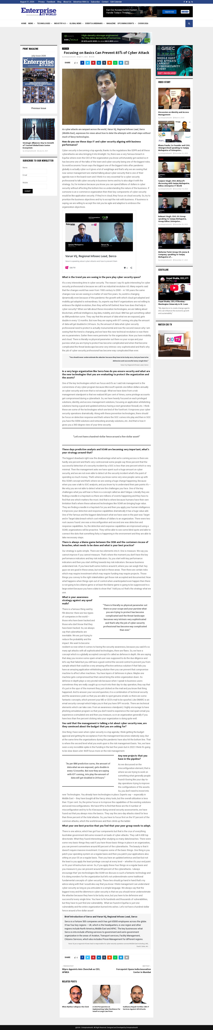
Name (25, 168)
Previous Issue (38, 108)
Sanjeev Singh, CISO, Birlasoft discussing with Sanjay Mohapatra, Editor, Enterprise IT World (173, 183)
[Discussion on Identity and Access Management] (174, 98)
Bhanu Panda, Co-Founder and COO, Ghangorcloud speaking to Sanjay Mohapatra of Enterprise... (174, 148)
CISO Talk (65, 48)
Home (23, 23)
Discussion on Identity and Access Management (173, 113)
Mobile (25, 183)
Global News (75, 23)
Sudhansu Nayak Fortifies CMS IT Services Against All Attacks (136, 1007)
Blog (59, 2)
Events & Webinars (94, 23)
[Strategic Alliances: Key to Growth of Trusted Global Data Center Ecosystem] (39, 129)
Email (25, 175)
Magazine (110, 23)
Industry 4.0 (60, 23)
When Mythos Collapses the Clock (75, 1006)
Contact (105, 2)
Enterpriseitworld (132, 1027)
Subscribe (95, 2)
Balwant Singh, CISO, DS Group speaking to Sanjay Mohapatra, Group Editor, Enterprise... (172, 219)
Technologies (43, 23)
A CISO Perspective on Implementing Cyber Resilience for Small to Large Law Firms (106, 1009)
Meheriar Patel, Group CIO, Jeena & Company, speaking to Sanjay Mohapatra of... (173, 254)
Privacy (41, 2)
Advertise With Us (81, 2)
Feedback (51, 2)
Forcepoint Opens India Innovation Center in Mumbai (133, 970)
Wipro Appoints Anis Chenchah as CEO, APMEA (81, 970)
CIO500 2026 (143, 23)
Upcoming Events (125, 23)
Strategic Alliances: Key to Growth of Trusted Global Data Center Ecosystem (38, 145)
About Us (67, 2)
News (30, 23)
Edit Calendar (116, 2)
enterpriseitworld (70, 57)
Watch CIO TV (165, 324)
